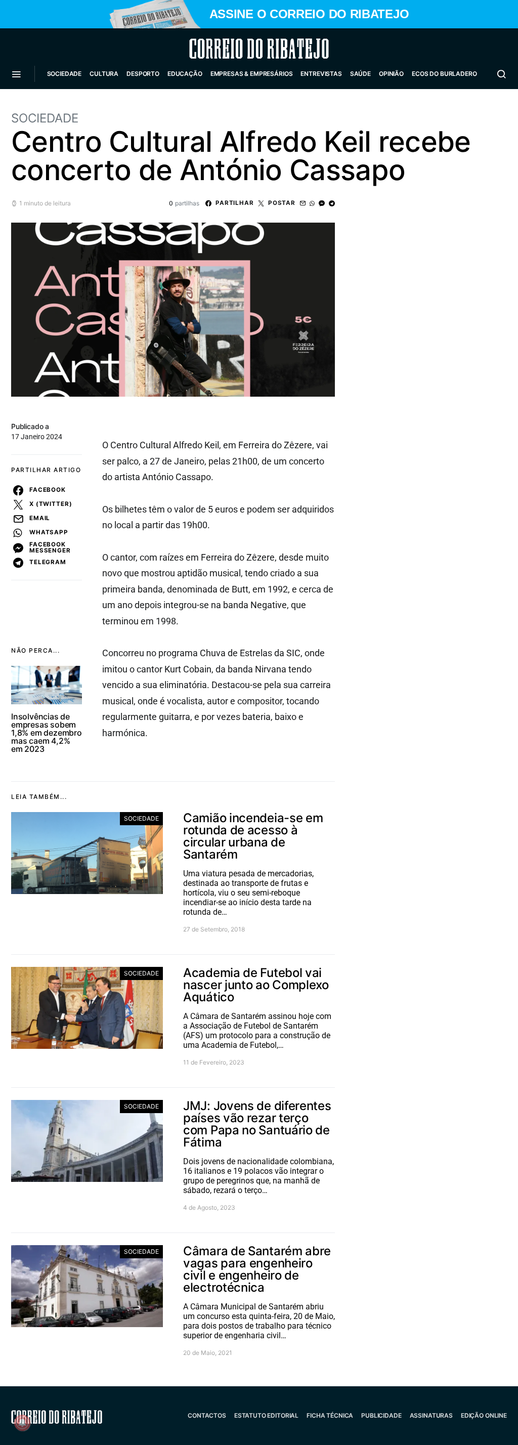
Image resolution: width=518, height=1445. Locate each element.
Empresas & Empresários (251, 73)
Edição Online (484, 1415)
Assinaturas (431, 1415)
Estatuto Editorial (266, 1415)
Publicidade (381, 1415)
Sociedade (64, 73)
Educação (184, 73)
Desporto (142, 73)
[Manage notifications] (22, 1423)
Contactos (207, 1415)
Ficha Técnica (330, 1415)
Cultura (104, 73)
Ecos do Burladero (444, 73)
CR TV (60, 104)
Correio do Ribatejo (234, 48)
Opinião (391, 73)
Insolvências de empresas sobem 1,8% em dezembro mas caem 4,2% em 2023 (46, 732)
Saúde (360, 73)
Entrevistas (320, 73)
